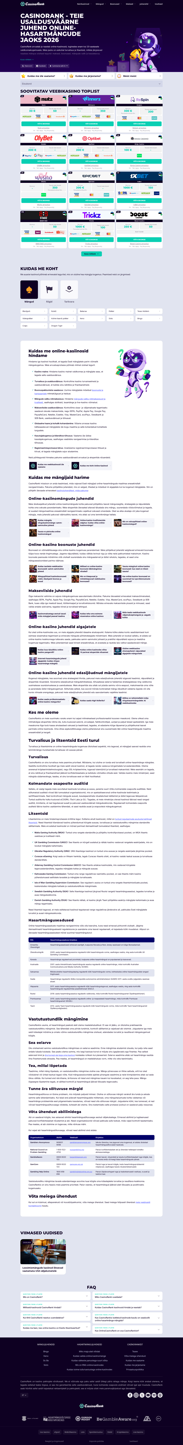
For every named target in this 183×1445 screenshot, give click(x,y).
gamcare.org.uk (76, 1164)
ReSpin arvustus (139, 128)
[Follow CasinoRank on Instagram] (136, 1395)
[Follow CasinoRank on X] (142, 1395)
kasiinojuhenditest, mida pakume (72, 490)
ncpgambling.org (77, 1150)
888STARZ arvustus (44, 244)
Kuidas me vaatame (135, 1360)
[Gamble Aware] (117, 1418)
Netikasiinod (83, 4)
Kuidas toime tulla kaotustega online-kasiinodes (89, 1369)
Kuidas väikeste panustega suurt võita (89, 1360)
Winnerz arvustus (91, 128)
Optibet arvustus (91, 165)
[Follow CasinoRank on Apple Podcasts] (160, 1395)
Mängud (100, 4)
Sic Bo (46, 1360)
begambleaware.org (78, 1157)
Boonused (114, 4)
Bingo (46, 1351)
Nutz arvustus (43, 128)
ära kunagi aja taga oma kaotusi (60, 1055)
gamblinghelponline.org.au (81, 1172)
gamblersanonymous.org (80, 1142)
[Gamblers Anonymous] (147, 1418)
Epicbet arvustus (91, 204)
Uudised (159, 4)
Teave (135, 1351)
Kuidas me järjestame (135, 1365)
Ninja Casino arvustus (139, 165)
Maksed (129, 4)
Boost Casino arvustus (139, 244)
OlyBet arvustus (43, 165)
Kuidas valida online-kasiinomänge (89, 1356)
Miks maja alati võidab (89, 1351)
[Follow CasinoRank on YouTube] (148, 1395)
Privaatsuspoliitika (135, 1369)
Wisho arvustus (43, 204)
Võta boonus (43, 124)
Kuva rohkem (90, 254)
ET (23, 1395)
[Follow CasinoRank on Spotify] (154, 1395)
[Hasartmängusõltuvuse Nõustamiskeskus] (56, 1418)
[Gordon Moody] (83, 1418)
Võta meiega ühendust (135, 1356)
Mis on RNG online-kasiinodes (89, 1365)
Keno (46, 1356)
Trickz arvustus (91, 244)
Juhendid (144, 4)
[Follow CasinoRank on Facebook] (130, 1395)
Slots (46, 1365)
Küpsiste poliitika (96, 1441)
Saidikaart (134, 1441)
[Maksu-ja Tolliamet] (30, 1418)
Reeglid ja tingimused (54, 1441)
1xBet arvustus (139, 204)
